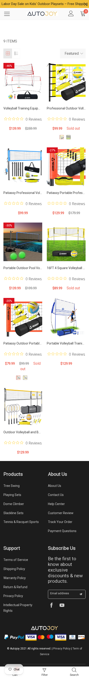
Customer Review (60, 513)
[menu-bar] (9, 13)
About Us (54, 486)
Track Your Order (60, 522)
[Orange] (18, 377)
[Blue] (68, 137)
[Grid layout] (7, 53)
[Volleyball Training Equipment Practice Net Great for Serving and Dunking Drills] (22, 82)
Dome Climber (13, 504)
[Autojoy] (42, 14)
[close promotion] (85, 4)
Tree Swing (11, 486)
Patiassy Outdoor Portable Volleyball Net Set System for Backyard (22, 343)
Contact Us (56, 495)
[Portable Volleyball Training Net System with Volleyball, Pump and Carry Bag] (66, 317)
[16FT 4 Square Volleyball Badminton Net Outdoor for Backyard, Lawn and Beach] (66, 242)
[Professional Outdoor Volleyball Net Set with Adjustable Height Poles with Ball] (66, 82)
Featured (72, 53)
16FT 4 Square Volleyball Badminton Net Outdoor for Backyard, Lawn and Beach (66, 268)
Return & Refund (15, 587)
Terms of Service (15, 560)
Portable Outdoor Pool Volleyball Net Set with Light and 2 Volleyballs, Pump (22, 268)
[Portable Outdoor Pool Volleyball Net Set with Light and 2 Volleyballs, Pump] (22, 242)
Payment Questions (62, 531)
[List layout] (16, 53)
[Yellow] (61, 137)
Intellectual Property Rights (17, 607)
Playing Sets (12, 495)
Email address (59, 593)
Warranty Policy (14, 578)
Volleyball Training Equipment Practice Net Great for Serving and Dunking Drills (22, 108)
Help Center (56, 504)
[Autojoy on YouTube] (61, 605)
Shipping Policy (14, 569)
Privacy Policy (13, 596)
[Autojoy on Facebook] (51, 605)
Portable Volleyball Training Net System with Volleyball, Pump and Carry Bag (66, 343)
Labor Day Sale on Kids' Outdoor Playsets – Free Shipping (45, 4)
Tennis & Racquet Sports (21, 522)
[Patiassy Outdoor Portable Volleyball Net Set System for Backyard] (22, 317)
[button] (81, 594)
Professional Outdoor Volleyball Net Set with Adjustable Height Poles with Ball (66, 108)
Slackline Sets (13, 513)
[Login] (71, 14)
